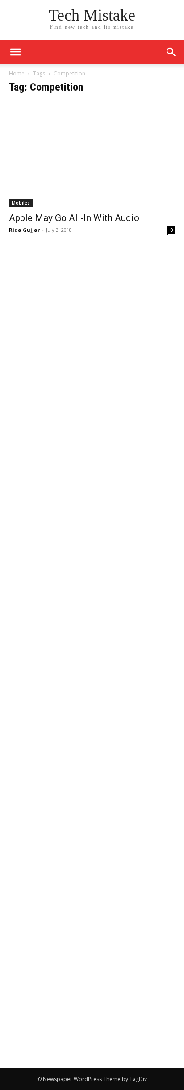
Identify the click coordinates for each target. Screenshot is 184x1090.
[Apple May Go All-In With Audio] (92, 155)
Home (17, 73)
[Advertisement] (92, 345)
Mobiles (21, 203)
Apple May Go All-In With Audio (74, 218)
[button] (171, 52)
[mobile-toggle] (15, 52)
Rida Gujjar (24, 229)
